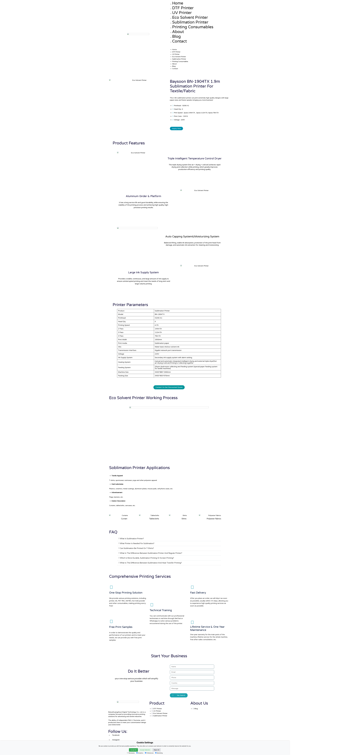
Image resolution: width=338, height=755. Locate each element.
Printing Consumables (192, 27)
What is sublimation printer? (132, 539)
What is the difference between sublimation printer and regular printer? (151, 553)
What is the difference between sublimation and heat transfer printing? (151, 563)
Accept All (133, 750)
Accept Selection (145, 750)
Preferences (150, 753)
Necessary (132, 753)
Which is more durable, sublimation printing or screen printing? (147, 558)
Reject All (156, 750)
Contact (179, 41)
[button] (200, 47)
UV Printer (182, 12)
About (178, 31)
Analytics (140, 753)
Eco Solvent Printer (190, 17)
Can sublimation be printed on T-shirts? (137, 548)
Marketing (160, 753)
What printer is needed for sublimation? (137, 543)
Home (177, 3)
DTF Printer (183, 8)
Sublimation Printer (190, 22)
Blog (176, 36)
